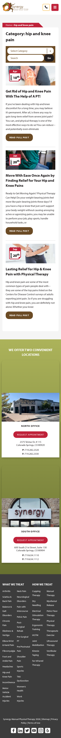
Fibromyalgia (8, 650)
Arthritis (6, 591)
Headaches (7, 666)
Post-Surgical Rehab (21, 626)
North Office (30, 425)
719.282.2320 (32, 449)
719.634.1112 (32, 559)
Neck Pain (21, 591)
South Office (30, 531)
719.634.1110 (32, 555)
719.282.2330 (32, 453)
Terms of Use (34, 722)
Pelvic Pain (22, 616)
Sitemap (46, 719)
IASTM (35, 635)
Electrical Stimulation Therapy (37, 615)
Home (9, 25)
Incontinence (8, 682)
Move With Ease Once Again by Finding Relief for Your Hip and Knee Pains (30, 180)
